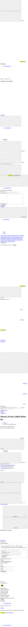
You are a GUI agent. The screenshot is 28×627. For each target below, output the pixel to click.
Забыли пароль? (4, 410)
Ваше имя (3, 551)
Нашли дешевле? (4, 504)
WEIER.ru (3, 608)
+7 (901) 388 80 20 (14, 175)
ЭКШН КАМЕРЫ (11, 241)
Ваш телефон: (4, 193)
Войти (2, 411)
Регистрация (3, 413)
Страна (2, 560)
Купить (2, 599)
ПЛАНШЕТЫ (3, 238)
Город (2, 568)
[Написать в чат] (14, 363)
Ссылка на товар (5, 555)
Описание (5, 451)
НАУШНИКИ (3, 237)
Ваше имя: (3, 191)
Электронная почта (5, 407)
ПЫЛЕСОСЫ (8, 238)
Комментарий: (4, 203)
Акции (4, 233)
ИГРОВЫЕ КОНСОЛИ (14, 235)
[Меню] (11, 6)
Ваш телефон (4, 553)
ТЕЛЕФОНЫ (14, 238)
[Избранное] (10, 275)
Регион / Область (4, 562)
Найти (14, 245)
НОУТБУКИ (8, 237)
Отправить (3, 205)
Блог (4, 231)
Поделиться (3, 540)
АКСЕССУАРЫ (4, 235)
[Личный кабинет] (10, 255)
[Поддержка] (11, 121)
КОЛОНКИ (22, 235)
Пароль (23, 407)
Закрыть (5, 139)
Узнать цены (3, 571)
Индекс (2, 565)
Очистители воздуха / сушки (17, 237)
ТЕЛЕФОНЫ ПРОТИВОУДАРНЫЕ (14, 239)
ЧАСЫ (6, 241)
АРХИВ (8, 235)
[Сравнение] (10, 265)
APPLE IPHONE (4, 468)
